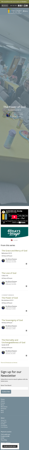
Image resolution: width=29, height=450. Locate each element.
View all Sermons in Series (9, 362)
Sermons (3, 408)
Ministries (4, 407)
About (3, 401)
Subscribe (6, 392)
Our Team (3, 422)
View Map (4, 440)
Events (3, 403)
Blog (2, 410)
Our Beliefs (4, 425)
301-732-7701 (13, 5)
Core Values (4, 427)
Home (3, 399)
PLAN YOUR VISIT (10, 446)
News (2, 405)
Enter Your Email (6, 385)
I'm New (3, 423)
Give (2, 412)
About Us (3, 420)
